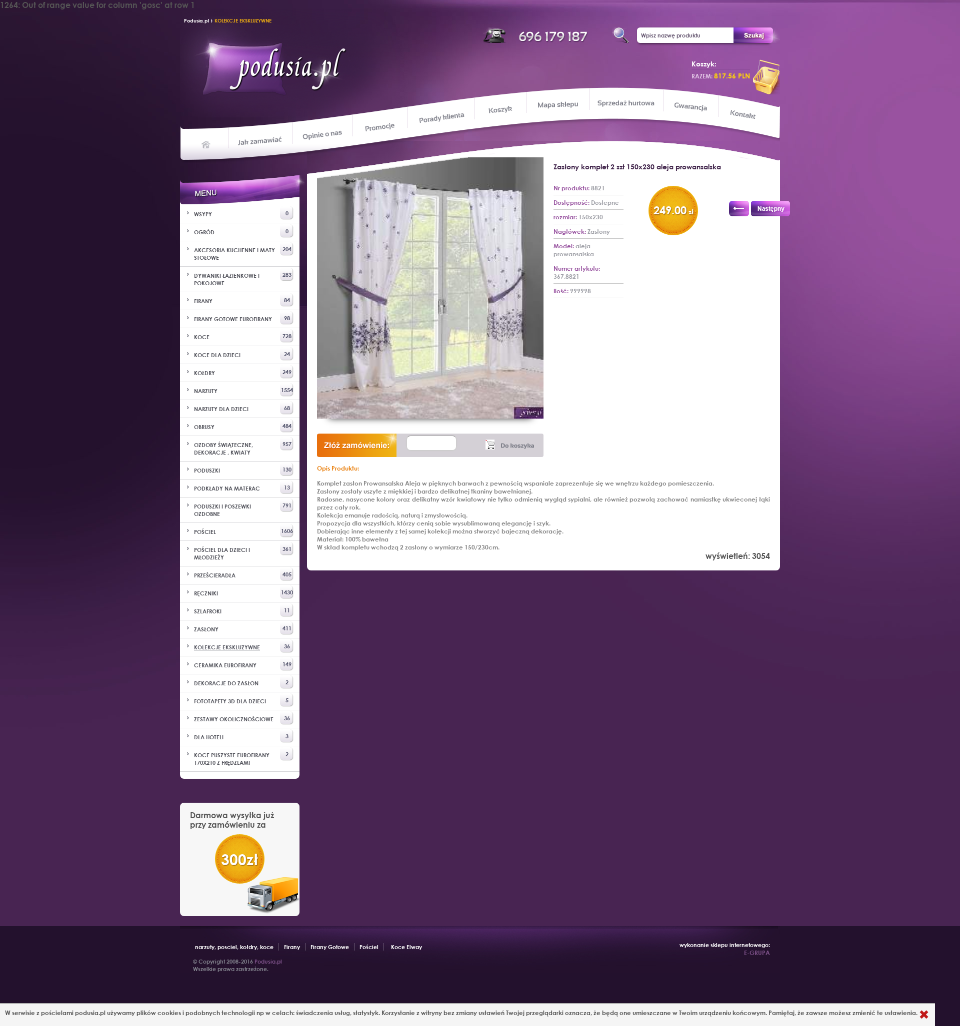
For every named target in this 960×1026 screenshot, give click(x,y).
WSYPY (241, 213)
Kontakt (743, 115)
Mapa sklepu (558, 104)
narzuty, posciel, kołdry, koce (234, 947)
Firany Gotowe (329, 947)
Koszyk (500, 109)
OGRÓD (241, 231)
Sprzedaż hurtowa (626, 102)
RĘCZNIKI (243, 592)
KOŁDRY (243, 372)
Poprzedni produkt (739, 208)
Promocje (380, 126)
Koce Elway (406, 947)
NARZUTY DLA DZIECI (242, 408)
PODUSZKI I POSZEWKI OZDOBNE (243, 509)
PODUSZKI (243, 470)
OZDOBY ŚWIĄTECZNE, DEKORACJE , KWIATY (243, 448)
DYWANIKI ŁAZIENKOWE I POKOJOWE (243, 279)
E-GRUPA (757, 953)
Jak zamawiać (261, 139)
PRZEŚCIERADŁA (243, 574)
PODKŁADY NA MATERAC (242, 488)
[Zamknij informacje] (924, 1015)
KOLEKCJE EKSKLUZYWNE (243, 20)
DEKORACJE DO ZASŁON (241, 682)
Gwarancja (689, 106)
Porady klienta (440, 117)
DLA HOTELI (241, 736)
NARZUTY (243, 390)
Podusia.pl (196, 20)
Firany (292, 947)
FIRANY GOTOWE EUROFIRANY (242, 318)
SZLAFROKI (242, 610)
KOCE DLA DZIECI (242, 354)
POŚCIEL (243, 531)
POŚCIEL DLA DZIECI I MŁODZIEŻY (243, 553)
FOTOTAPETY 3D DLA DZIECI (241, 700)
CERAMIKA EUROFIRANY (243, 664)
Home (206, 143)
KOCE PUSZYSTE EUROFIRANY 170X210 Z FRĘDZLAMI (241, 758)
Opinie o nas (322, 134)
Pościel (369, 947)
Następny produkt (770, 208)
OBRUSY (243, 426)
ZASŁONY (243, 628)
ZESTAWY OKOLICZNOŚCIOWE (242, 718)
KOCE (243, 336)
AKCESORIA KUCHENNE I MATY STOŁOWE (243, 253)
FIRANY (242, 300)
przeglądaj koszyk (766, 76)
